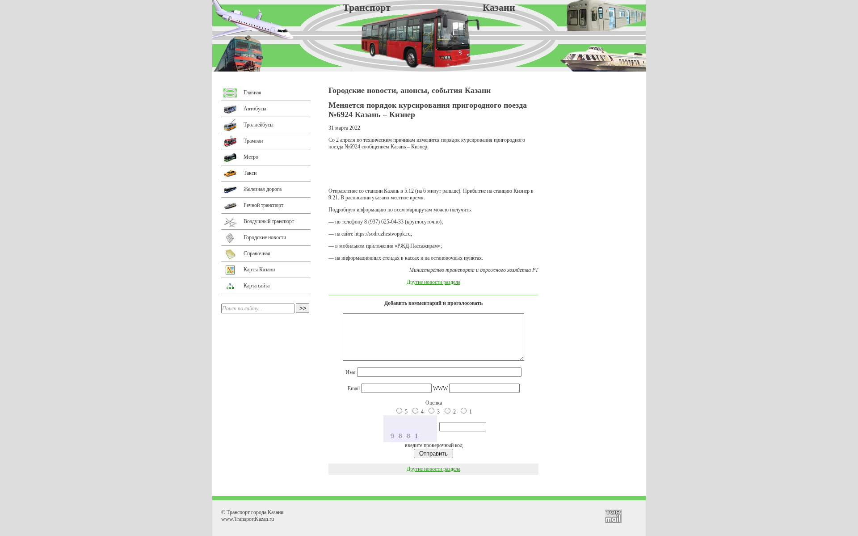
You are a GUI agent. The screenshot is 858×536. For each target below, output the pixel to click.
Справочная (257, 253)
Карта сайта (256, 286)
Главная (252, 92)
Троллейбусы (258, 125)
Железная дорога (263, 189)
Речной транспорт (263, 205)
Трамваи (253, 141)
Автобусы (255, 109)
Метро (251, 157)
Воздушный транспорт (269, 221)
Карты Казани (259, 269)
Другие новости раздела (433, 282)
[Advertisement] (433, 169)
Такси (250, 173)
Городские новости (265, 237)
